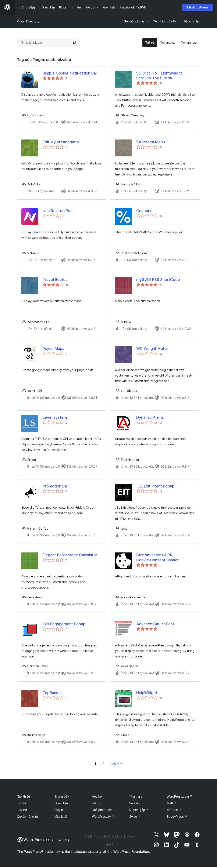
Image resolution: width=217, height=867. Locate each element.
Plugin (58, 810)
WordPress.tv (103, 816)
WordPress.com (179, 796)
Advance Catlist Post (155, 624)
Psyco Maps (53, 348)
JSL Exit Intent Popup (155, 486)
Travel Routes (55, 279)
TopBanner (52, 692)
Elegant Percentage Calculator (70, 555)
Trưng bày (61, 796)
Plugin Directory (28, 21)
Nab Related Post (58, 210)
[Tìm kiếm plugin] (74, 42)
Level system (55, 417)
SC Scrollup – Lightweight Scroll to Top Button (159, 75)
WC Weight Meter (152, 348)
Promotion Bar (55, 486)
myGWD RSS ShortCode (158, 279)
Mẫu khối (60, 816)
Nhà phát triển (102, 810)
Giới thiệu (23, 796)
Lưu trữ (22, 810)
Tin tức (22, 803)
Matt (172, 803)
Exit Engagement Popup (64, 624)
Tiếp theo (116, 764)
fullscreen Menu (150, 142)
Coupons (144, 210)
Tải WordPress (197, 7)
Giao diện (61, 803)
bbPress (174, 810)
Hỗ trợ (96, 803)
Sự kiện (134, 803)
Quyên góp (139, 810)
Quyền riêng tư (27, 816)
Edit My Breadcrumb (61, 142)
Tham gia (135, 796)
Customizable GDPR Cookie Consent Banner (157, 557)
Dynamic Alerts (150, 417)
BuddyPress (177, 816)
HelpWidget (146, 692)
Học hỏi (97, 796)
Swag (135, 816)
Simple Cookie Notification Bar (70, 73)
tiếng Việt (63, 840)
